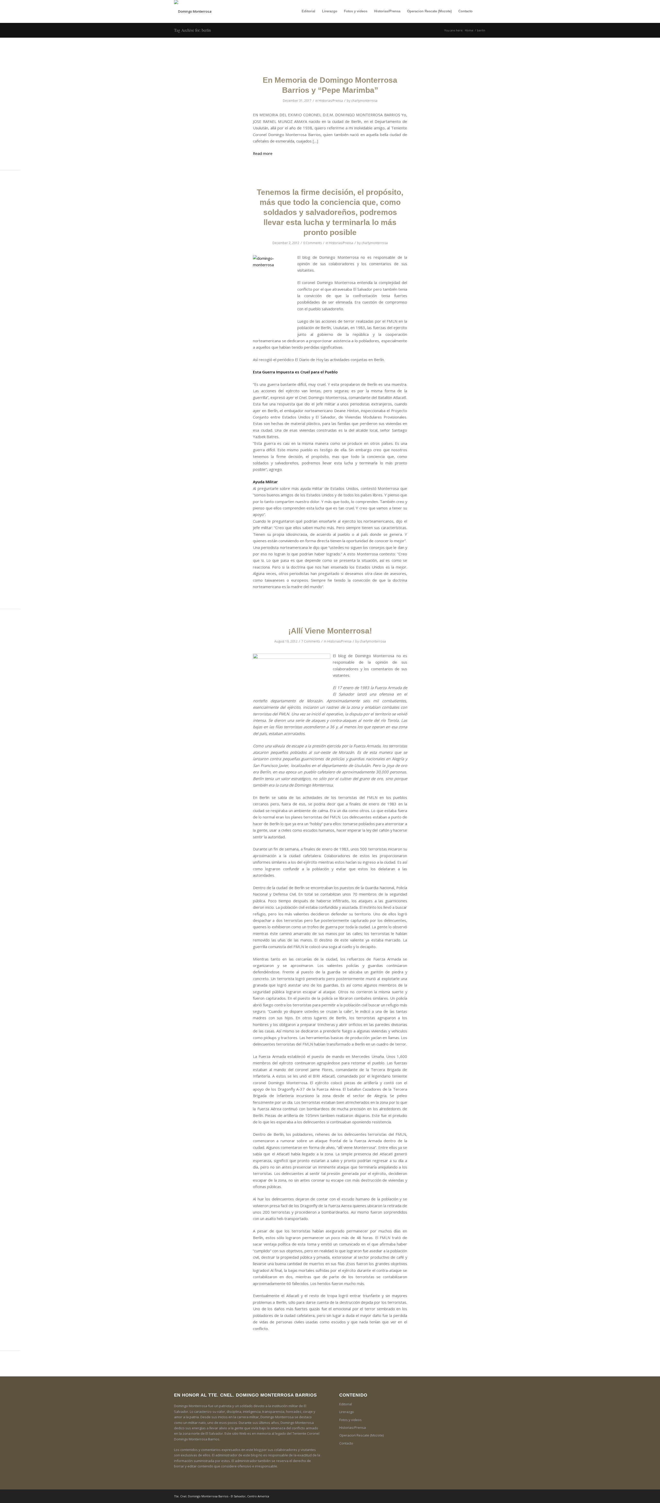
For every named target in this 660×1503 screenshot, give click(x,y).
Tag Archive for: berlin (192, 30)
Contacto (346, 1443)
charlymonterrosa (364, 100)
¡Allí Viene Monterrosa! (330, 631)
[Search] (481, 11)
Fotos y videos (350, 1419)
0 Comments (312, 243)
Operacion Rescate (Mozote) (361, 1435)
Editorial (345, 1404)
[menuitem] (308, 11)
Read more (263, 153)
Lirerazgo (346, 1411)
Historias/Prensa (331, 100)
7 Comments (310, 641)
